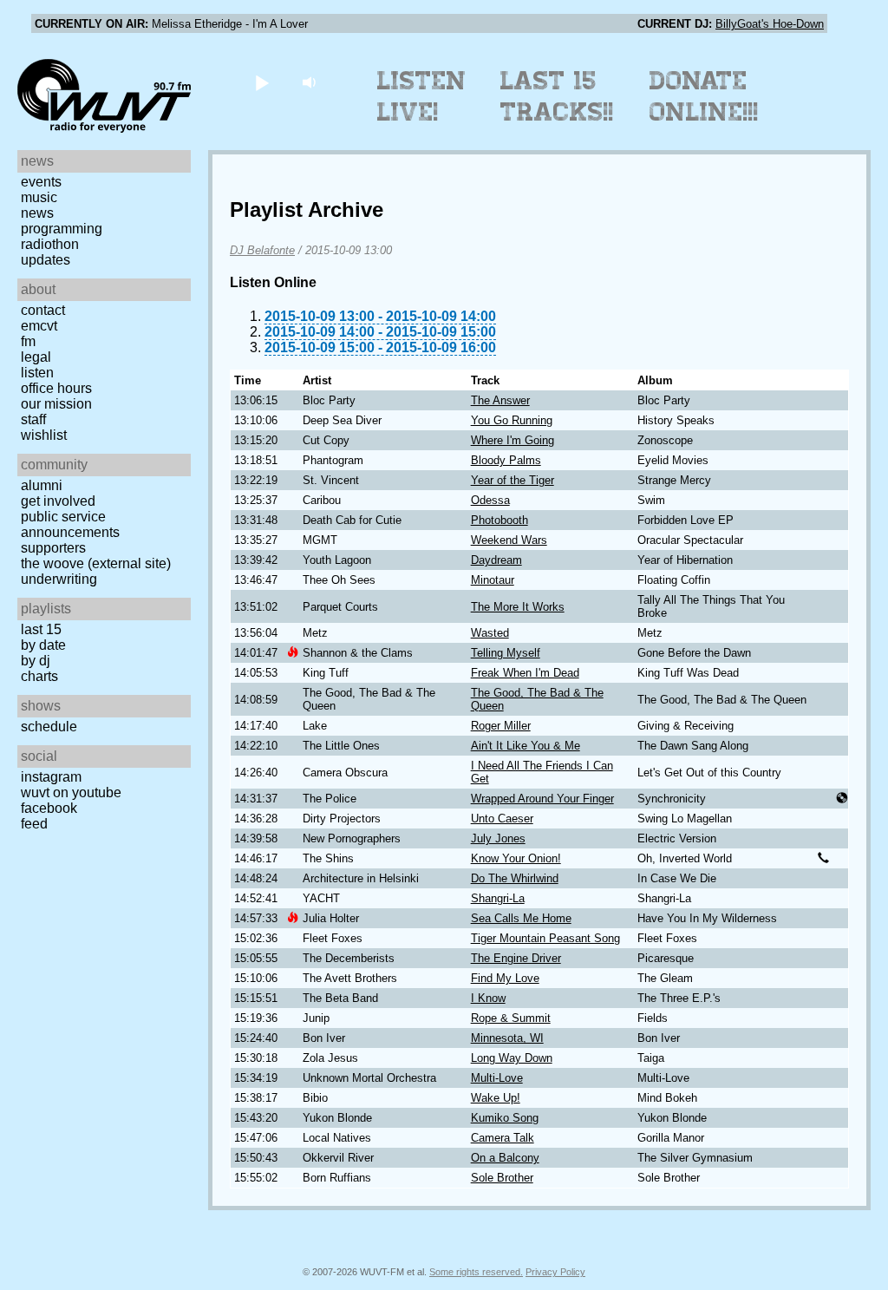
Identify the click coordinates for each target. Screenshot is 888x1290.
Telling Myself (505, 652)
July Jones (498, 838)
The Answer (500, 400)
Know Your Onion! (516, 858)
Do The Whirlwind (514, 878)
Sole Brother (502, 1177)
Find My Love (505, 978)
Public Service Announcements (70, 524)
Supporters (53, 547)
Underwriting (59, 579)
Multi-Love (497, 1077)
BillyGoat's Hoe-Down (769, 23)
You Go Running (511, 420)
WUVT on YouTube (71, 792)
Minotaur (492, 579)
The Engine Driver (516, 958)
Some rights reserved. (476, 1272)
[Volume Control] (310, 81)
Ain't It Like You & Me (525, 745)
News (37, 213)
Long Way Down (511, 1057)
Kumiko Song (505, 1117)
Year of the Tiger (512, 480)
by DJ (35, 660)
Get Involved (58, 501)
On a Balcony (505, 1157)
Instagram (51, 776)
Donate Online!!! (704, 96)
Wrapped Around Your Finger (542, 798)
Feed (34, 823)
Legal (36, 357)
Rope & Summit (511, 1018)
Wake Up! (495, 1097)
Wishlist (44, 435)
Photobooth (499, 520)
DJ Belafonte (262, 250)
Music (39, 197)
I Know (488, 998)
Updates (45, 259)
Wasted (490, 632)
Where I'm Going (512, 440)
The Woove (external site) (96, 563)
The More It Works (518, 606)
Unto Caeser (502, 818)
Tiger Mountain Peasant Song (545, 938)
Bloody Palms (506, 460)
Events (41, 181)
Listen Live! (422, 96)
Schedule (49, 726)
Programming (61, 228)
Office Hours (56, 388)
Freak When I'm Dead (525, 672)
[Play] (261, 81)
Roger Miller (501, 725)
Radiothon (50, 244)
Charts (39, 676)
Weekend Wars (509, 540)
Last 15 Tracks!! (557, 96)
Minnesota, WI (507, 1037)
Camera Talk (502, 1137)
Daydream (496, 559)
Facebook (49, 808)
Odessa (490, 500)
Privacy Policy (555, 1272)
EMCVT (39, 325)
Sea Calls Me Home (521, 918)
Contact (43, 310)
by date (43, 645)
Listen (37, 372)
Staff (33, 419)
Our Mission (56, 403)
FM (28, 341)
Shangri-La (498, 898)
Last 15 (41, 629)
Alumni (41, 485)
